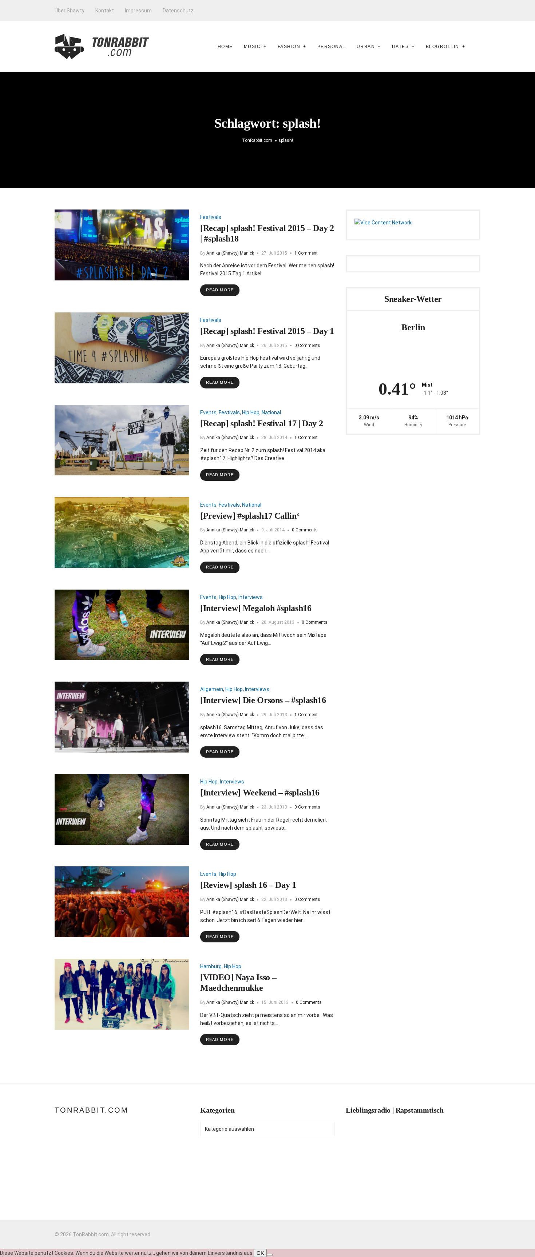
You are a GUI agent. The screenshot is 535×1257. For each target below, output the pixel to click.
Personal (331, 46)
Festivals (210, 217)
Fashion (289, 46)
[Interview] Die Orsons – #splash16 (263, 700)
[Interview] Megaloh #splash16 (256, 608)
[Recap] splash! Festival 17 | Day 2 (261, 423)
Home (225, 46)
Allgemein (211, 689)
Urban (366, 46)
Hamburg (211, 966)
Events (208, 412)
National (271, 412)
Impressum (138, 10)
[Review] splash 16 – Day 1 (248, 885)
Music (252, 46)
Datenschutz (178, 10)
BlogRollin (442, 46)
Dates (400, 46)
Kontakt (104, 10)
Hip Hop (250, 412)
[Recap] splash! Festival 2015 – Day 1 (267, 331)
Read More (220, 290)
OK (260, 1253)
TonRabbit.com (91, 1110)
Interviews (250, 597)
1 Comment (306, 253)
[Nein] (270, 1255)
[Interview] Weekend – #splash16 (260, 792)
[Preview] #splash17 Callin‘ (249, 515)
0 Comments (307, 345)
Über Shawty (69, 10)
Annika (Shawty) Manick (230, 253)
